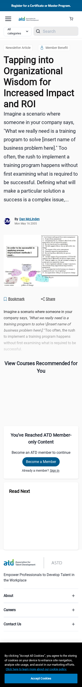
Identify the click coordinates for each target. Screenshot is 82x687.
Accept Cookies (41, 678)
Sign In (54, 470)
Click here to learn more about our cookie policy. (36, 669)
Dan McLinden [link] (29, 219)
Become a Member (41, 462)
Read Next (19, 491)
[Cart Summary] (73, 18)
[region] (41, 665)
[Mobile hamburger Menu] (8, 18)
